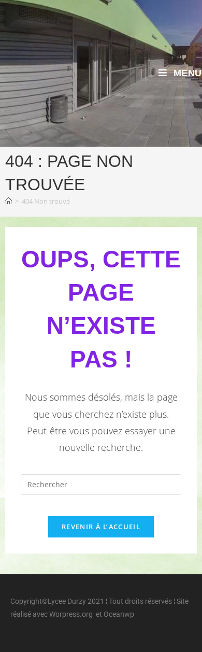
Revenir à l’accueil (101, 526)
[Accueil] (8, 201)
